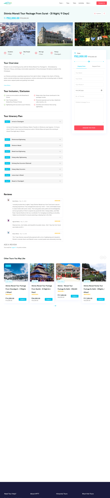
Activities (81, 3)
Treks (74, 3)
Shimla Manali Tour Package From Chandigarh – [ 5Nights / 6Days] (16, 289)
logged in (14, 247)
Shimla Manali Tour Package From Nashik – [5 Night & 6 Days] (42, 289)
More (87, 3)
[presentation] (101, 257)
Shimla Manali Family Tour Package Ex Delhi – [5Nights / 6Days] (94, 289)
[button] (54, 305)
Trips (67, 3)
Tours (60, 3)
